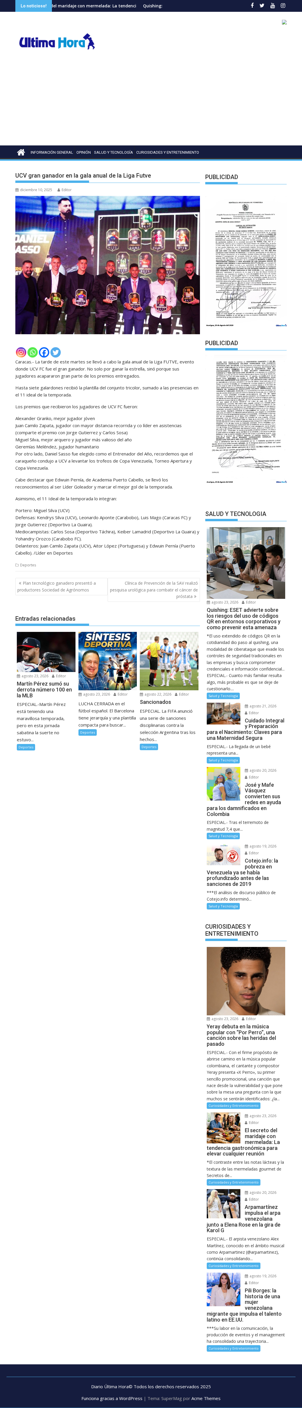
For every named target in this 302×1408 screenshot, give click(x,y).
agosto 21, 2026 (262, 706)
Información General (52, 152)
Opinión (83, 152)
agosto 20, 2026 (262, 770)
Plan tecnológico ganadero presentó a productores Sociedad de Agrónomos (56, 586)
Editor (67, 189)
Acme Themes (206, 1398)
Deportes (28, 565)
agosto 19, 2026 (262, 846)
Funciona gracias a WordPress (111, 1398)
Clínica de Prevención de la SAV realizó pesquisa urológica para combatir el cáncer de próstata (154, 589)
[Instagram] (21, 352)
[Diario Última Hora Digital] (21, 151)
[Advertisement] (151, 101)
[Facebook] (44, 352)
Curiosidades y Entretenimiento (167, 152)
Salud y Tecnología (113, 152)
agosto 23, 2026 (34, 675)
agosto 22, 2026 (157, 694)
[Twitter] (55, 352)
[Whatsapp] (32, 352)
